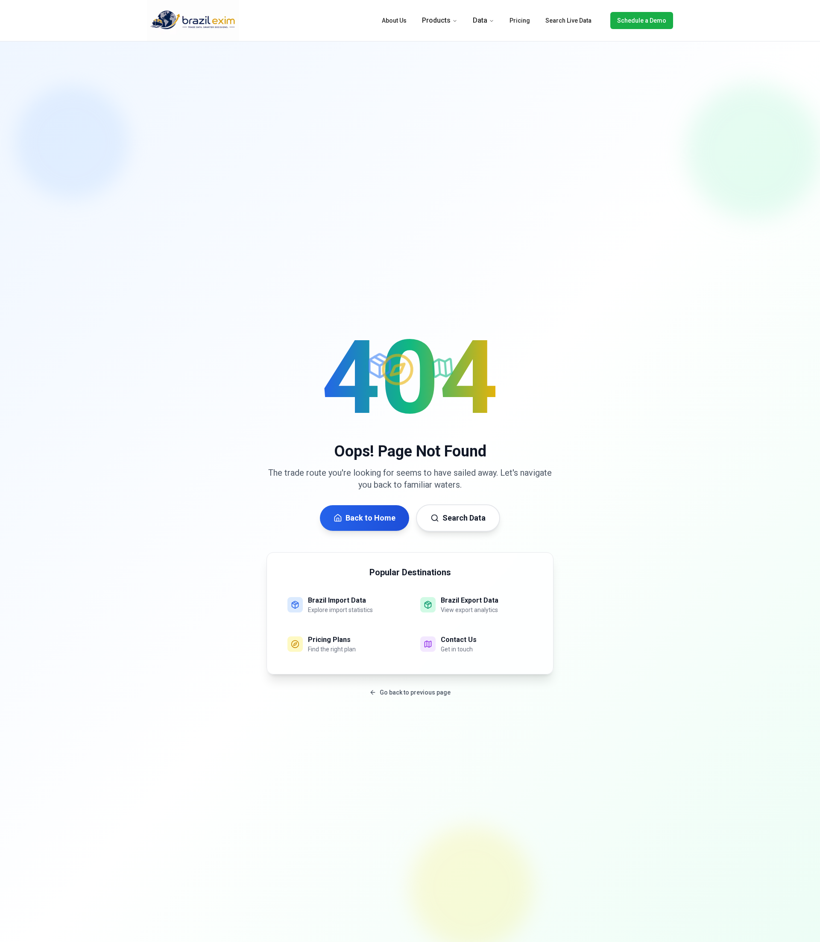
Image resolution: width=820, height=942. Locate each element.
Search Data (464, 517)
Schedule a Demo (641, 20)
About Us (394, 20)
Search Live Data (568, 20)
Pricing (520, 20)
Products (436, 20)
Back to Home (370, 517)
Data (480, 20)
